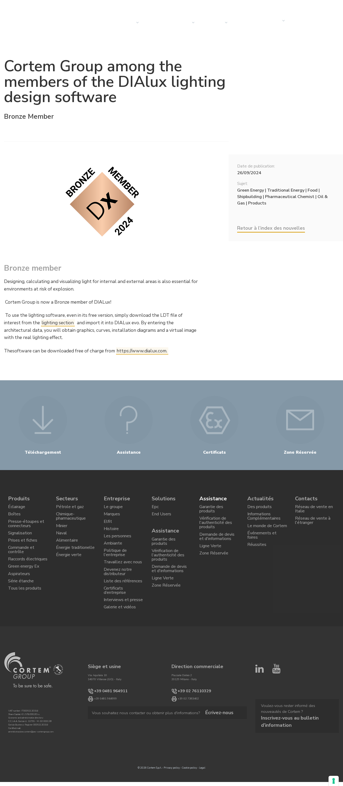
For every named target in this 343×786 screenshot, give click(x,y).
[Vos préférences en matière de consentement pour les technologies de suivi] (334, 781)
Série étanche (21, 601)
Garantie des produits (164, 546)
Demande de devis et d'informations (169, 580)
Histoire (111, 536)
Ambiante (113, 554)
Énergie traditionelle (75, 559)
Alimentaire (67, 550)
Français (329, 5)
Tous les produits (24, 610)
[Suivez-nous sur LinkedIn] (259, 699)
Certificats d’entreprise (115, 613)
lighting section (58, 323)
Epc (155, 508)
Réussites (256, 555)
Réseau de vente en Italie (314, 510)
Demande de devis (303, 22)
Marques (112, 517)
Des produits (259, 508)
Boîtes (14, 517)
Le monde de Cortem (267, 532)
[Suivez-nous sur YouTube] (276, 699)
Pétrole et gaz (70, 508)
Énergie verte (68, 569)
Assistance (165, 534)
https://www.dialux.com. (142, 351)
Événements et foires (262, 543)
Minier (61, 532)
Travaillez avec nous (123, 578)
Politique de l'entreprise (115, 565)
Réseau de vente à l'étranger (312, 525)
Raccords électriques (27, 574)
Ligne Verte (163, 592)
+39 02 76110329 (189, 719)
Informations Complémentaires (264, 520)
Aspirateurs (19, 592)
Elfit (108, 527)
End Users (161, 517)
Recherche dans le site (295, 5)
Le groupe (113, 508)
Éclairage (16, 508)
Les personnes (117, 545)
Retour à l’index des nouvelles (271, 228)
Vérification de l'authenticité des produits (168, 564)
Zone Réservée (166, 602)
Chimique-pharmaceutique (71, 520)
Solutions (164, 498)
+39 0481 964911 (105, 719)
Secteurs (181, 22)
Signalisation (20, 541)
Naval (61, 541)
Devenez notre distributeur (118, 589)
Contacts (270, 20)
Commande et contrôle (21, 561)
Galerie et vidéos (120, 634)
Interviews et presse (123, 625)
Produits (19, 498)
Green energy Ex (23, 583)
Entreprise (211, 22)
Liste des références (123, 601)
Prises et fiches (22, 550)
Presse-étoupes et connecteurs (26, 529)
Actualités (244, 22)
